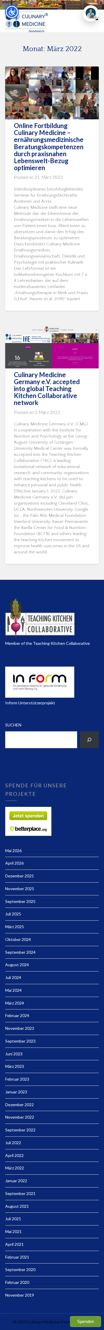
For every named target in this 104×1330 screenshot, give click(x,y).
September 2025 (20, 901)
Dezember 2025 (19, 875)
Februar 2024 (17, 1015)
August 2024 (17, 964)
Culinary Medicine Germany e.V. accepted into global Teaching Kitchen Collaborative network (47, 389)
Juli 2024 (13, 977)
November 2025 (19, 888)
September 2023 (20, 1041)
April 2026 (14, 863)
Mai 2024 (13, 990)
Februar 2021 (17, 1257)
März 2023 (14, 1066)
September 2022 (20, 1129)
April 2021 (14, 1244)
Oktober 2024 (18, 939)
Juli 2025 (13, 913)
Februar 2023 (17, 1079)
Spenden (85, 1321)
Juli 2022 (13, 1142)
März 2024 (14, 1002)
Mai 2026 (13, 850)
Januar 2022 (16, 1180)
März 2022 (14, 1167)
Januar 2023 (16, 1091)
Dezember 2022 (19, 1104)
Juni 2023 (14, 1053)
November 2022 (19, 1117)
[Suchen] (89, 739)
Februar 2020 (17, 1282)
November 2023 (19, 1028)
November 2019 (19, 1295)
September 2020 (20, 1269)
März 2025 (14, 926)
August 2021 (17, 1206)
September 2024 (20, 952)
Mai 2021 (13, 1231)
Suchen (13, 724)
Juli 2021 (13, 1218)
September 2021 (20, 1193)
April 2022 (14, 1155)
